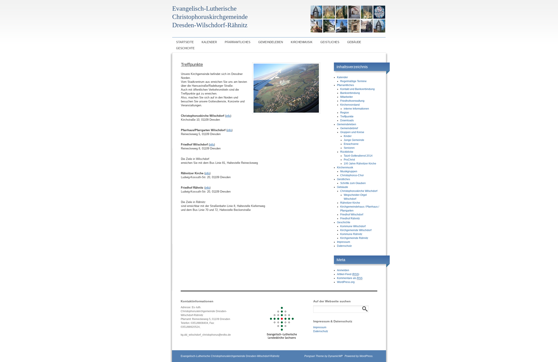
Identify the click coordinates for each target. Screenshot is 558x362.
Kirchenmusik (302, 42)
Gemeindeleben (270, 42)
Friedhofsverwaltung (352, 100)
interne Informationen (356, 108)
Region (344, 112)
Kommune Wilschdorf (353, 226)
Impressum (343, 242)
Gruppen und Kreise (352, 132)
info (228, 115)
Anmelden (343, 270)
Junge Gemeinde (354, 140)
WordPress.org (346, 282)
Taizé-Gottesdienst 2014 (358, 155)
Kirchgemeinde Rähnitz (354, 238)
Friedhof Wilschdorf (351, 214)
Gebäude (354, 42)
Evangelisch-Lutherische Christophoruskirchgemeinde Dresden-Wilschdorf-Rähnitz (230, 356)
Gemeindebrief (349, 128)
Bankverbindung (350, 93)
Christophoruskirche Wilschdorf (358, 191)
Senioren (349, 147)
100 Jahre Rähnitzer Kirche (360, 163)
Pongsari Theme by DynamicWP (323, 356)
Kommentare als (349, 278)
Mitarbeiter (346, 96)
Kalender (209, 42)
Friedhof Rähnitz (350, 218)
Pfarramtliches (237, 42)
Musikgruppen (348, 171)
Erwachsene (351, 143)
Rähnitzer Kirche (350, 202)
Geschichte (185, 48)
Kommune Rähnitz (351, 234)
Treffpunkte (347, 116)
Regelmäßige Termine (353, 81)
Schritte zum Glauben (353, 183)
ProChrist (349, 159)
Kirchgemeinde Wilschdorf (355, 230)
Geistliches (329, 42)
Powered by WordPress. (359, 356)
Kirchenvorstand (350, 104)
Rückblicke (346, 151)
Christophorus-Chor (352, 175)
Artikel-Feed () (348, 274)
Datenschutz (344, 245)
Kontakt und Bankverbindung (357, 89)
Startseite (185, 42)
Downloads (347, 120)
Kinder (348, 136)
